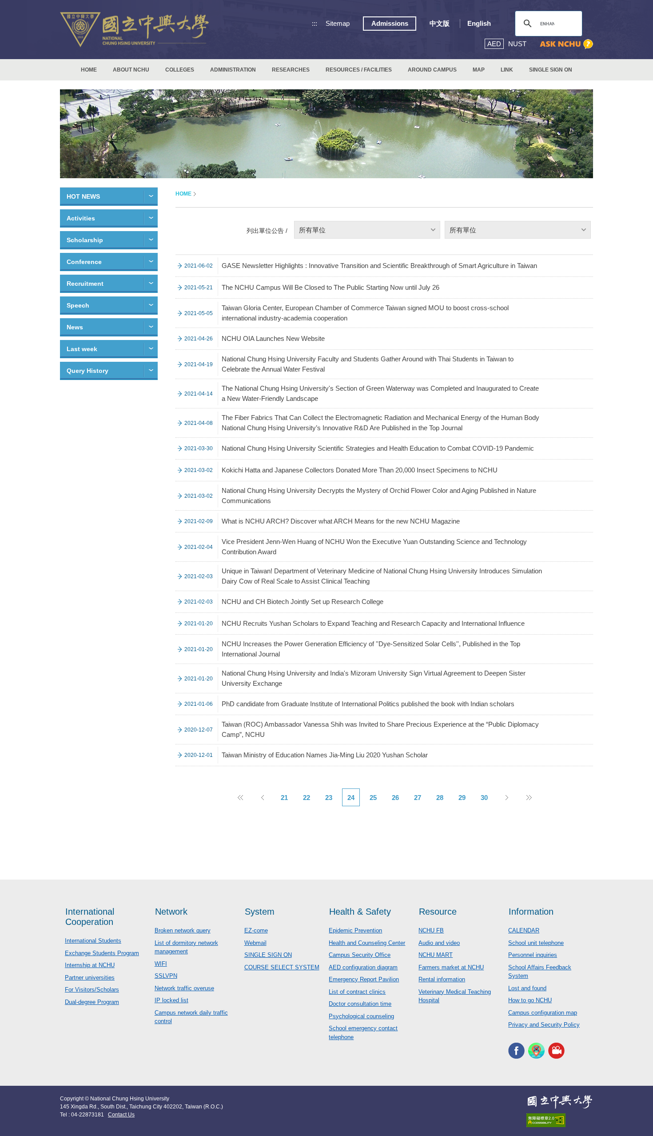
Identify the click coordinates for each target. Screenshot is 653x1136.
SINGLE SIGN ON (550, 70)
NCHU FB (431, 930)
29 (462, 797)
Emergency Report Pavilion (364, 979)
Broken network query (183, 930)
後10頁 (529, 797)
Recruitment (85, 283)
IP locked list (171, 1000)
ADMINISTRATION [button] (233, 70)
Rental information (441, 979)
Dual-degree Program (92, 1002)
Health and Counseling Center (367, 943)
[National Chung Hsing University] (134, 29)
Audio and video (439, 943)
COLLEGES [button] (179, 70)
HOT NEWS (83, 196)
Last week (82, 348)
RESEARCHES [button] (291, 70)
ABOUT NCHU (131, 70)
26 (395, 797)
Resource (438, 911)
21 (284, 797)
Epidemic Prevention (355, 930)
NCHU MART (435, 955)
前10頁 (240, 797)
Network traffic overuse (184, 988)
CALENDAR (523, 930)
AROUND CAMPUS (432, 70)
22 (306, 797)
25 (373, 797)
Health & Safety (360, 911)
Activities (81, 218)
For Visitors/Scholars (92, 989)
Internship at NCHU (90, 965)
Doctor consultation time (360, 1003)
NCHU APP (536, 1051)
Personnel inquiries (532, 955)
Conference (84, 261)
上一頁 (262, 797)
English (479, 23)
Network (171, 911)
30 (484, 797)
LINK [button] (507, 70)
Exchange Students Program (102, 953)
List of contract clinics (357, 991)
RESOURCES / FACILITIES (359, 70)
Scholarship (85, 240)
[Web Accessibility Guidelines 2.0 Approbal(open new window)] (559, 1120)
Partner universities (90, 977)
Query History (87, 370)
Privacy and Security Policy (544, 1024)
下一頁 (506, 797)
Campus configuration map (542, 1012)
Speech (78, 305)
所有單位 (312, 230)
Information (531, 911)
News (75, 327)
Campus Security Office (359, 955)
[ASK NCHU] (566, 44)
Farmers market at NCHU (451, 967)
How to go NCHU (530, 1000)
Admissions (389, 23)
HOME (89, 70)
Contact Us (121, 1115)
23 (328, 797)
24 (350, 797)
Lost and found (527, 988)
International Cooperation (89, 917)
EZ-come (256, 930)
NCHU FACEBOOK (516, 1051)
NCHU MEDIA (556, 1051)
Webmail (255, 943)
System (260, 911)
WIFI (161, 963)
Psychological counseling (361, 1016)
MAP (479, 70)
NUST (517, 44)
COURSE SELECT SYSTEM (281, 967)
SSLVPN (166, 975)
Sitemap (338, 23)
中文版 (440, 23)
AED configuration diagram (363, 967)
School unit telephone (536, 943)
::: (314, 23)
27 (417, 797)
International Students (93, 940)
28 (439, 797)
